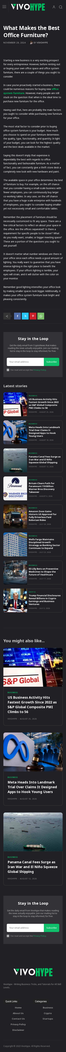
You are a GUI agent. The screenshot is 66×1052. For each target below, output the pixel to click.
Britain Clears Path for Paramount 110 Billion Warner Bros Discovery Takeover (41, 488)
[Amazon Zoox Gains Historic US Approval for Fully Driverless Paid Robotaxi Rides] (15, 516)
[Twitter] (25, 316)
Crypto (32, 592)
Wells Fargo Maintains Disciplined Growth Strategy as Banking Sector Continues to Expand (44, 544)
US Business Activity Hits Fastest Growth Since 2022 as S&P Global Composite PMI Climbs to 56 (44, 403)
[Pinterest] (33, 316)
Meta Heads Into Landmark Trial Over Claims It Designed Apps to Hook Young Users (44, 431)
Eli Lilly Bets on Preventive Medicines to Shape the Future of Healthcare (43, 571)
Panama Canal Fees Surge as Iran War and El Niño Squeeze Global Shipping (45, 459)
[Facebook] (17, 316)
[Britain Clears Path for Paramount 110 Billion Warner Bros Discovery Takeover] (15, 488)
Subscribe (51, 361)
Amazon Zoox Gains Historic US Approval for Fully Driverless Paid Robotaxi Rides (43, 516)
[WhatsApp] (40, 316)
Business (33, 395)
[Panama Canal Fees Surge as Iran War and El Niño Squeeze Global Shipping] (15, 460)
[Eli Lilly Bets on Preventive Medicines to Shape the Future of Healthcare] (15, 572)
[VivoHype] (31, 42)
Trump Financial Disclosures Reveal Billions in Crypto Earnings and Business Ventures (45, 600)
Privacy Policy (39, 370)
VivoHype (42, 43)
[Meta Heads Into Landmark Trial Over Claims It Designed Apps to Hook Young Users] (15, 432)
